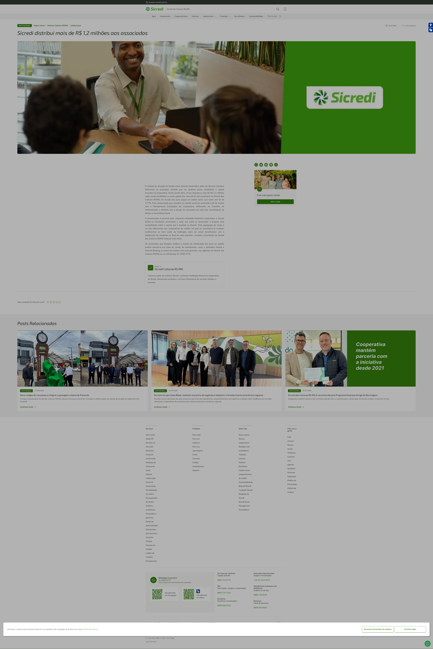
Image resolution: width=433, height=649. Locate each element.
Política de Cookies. (90, 629)
